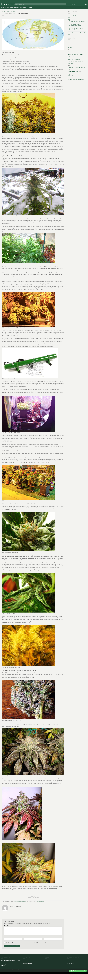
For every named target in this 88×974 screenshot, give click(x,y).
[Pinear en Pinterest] (35, 897)
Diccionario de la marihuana (74, 59)
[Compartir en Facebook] (29, 897)
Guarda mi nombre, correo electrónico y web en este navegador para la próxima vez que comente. (26, 942)
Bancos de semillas (14, 7)
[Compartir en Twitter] (31, 897)
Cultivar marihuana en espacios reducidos (52, 915)
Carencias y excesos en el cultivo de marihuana (76, 46)
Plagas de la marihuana (73, 71)
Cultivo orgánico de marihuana (75, 56)
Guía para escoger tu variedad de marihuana (76, 62)
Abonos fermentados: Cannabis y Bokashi (76, 25)
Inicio (2, 7)
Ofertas (25, 961)
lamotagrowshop (21, 16)
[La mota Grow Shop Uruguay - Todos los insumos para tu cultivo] (6, 4)
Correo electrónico (28, 937)
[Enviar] (65, 4)
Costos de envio (70, 961)
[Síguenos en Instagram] (5, 965)
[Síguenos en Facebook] (2, 965)
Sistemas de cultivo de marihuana (76, 79)
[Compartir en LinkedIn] (38, 897)
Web (45, 937)
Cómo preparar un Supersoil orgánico (78, 33)
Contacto (30, 7)
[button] (78, 971)
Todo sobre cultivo (27, 963)
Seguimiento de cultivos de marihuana (74, 74)
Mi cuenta (47, 961)
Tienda (6, 7)
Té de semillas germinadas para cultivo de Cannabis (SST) (78, 20)
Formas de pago (71, 963)
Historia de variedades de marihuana (76, 67)
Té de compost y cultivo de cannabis (77, 29)
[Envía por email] (33, 897)
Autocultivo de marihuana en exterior (77, 42)
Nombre (6, 937)
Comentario (6, 925)
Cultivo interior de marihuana (9, 11)
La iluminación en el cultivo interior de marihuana (16, 915)
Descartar (52, 973)
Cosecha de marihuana (73, 51)
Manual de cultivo (23, 7)
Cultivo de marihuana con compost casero (77, 16)
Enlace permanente (40, 901)
